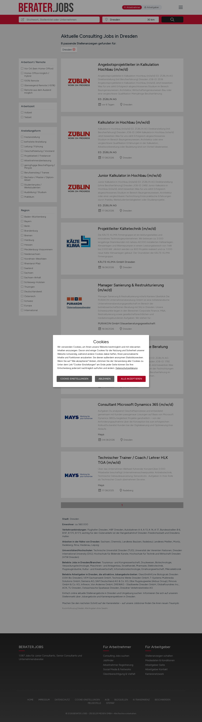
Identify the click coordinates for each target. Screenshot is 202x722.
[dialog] (101, 361)
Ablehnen (105, 378)
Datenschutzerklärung (126, 368)
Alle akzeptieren (131, 378)
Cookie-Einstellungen (74, 378)
